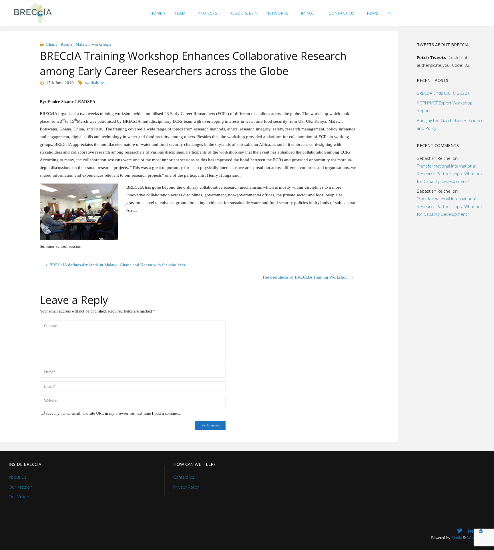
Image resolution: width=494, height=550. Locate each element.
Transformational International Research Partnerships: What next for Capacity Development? (450, 173)
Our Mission (20, 487)
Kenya (66, 44)
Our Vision (19, 496)
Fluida (456, 538)
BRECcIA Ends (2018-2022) (443, 93)
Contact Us (183, 477)
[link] (390, 13)
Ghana (51, 44)
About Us (18, 477)
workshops (101, 44)
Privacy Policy (186, 487)
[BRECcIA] (32, 13)
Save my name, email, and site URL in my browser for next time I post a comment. (113, 413)
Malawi (82, 44)
